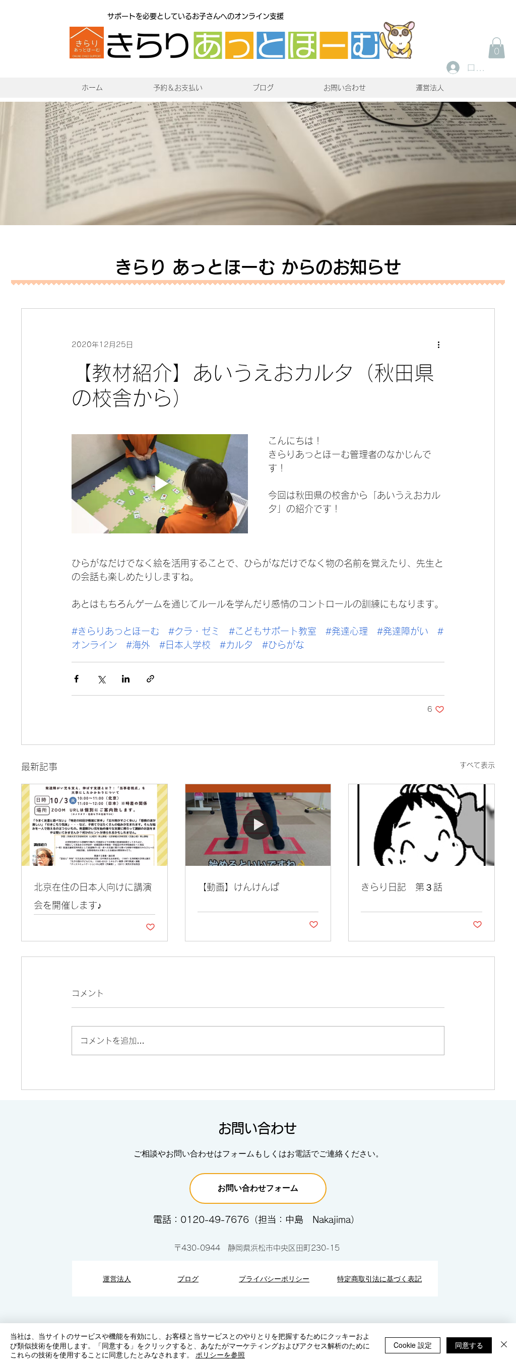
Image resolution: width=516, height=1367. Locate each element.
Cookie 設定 (413, 1345)
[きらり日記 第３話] (421, 825)
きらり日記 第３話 (401, 887)
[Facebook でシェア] (76, 678)
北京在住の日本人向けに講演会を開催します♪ (93, 896)
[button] (496, 47)
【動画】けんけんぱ (238, 887)
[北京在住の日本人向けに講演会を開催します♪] (94, 825)
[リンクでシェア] (150, 678)
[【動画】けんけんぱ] (258, 825)
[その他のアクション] (438, 345)
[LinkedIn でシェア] (126, 678)
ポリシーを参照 (220, 1354)
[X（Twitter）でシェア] (101, 678)
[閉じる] (504, 1345)
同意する (469, 1345)
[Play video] (160, 483)
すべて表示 (477, 765)
